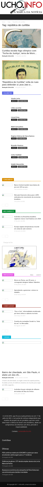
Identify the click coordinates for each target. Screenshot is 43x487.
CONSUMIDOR (8, 179)
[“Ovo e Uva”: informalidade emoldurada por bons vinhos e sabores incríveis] (7, 314)
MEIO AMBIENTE (8, 211)
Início (3, 22)
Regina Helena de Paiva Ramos (22, 136)
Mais (31, 275)
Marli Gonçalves (17, 127)
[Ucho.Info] (21, 7)
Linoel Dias (15, 117)
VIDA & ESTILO (8, 275)
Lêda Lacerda (16, 108)
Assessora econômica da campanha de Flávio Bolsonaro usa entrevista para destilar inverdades (20, 471)
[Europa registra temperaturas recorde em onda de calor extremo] (7, 229)
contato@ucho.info (24, 431)
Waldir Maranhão (17, 164)
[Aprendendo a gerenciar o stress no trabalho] (7, 292)
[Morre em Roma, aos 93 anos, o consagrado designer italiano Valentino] (7, 282)
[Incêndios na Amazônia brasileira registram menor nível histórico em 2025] (7, 219)
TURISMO (6, 337)
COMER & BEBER (8, 306)
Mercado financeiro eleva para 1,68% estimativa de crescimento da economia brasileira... (27, 197)
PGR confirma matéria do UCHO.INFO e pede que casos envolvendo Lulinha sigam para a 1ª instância (20, 454)
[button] (40, 17)
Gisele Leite (15, 98)
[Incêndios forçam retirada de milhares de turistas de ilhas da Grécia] (7, 392)
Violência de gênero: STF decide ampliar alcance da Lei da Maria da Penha (21, 462)
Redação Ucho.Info (8, 56)
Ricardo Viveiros (17, 145)
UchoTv (38, 275)
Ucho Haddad (16, 155)
